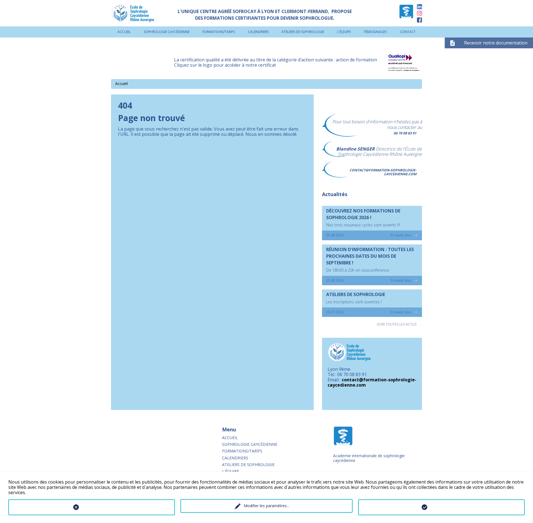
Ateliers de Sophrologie (302, 31)
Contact (408, 31)
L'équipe (344, 31)
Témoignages (375, 31)
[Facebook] (419, 19)
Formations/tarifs (218, 31)
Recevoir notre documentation (495, 43)
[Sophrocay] (406, 13)
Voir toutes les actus (396, 324)
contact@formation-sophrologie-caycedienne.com (383, 172)
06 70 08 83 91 (405, 133)
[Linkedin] (419, 6)
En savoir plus (401, 235)
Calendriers (258, 31)
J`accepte (441, 507)
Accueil (124, 31)
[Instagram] (419, 13)
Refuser (91, 507)
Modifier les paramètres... (266, 505)
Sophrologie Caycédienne (167, 31)
